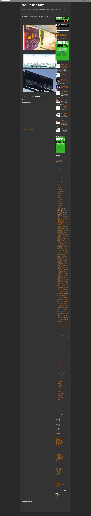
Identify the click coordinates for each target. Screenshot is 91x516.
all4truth (57, 482)
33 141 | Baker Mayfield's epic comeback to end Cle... (61, 373)
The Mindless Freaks (59, 441)
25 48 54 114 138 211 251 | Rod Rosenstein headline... (61, 365)
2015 (57, 430)
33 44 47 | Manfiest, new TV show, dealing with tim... (62, 251)
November (58, 161)
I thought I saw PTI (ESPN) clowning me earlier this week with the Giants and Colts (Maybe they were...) (64, 86)
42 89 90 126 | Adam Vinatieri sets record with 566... (62, 179)
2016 (57, 429)
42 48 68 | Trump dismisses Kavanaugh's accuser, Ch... (61, 371)
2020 (57, 156)
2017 (57, 428)
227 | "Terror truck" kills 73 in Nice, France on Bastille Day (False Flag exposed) (65, 114)
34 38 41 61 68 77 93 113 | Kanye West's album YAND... (62, 357)
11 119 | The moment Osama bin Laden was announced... (62, 219)
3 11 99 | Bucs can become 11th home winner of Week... (62, 319)
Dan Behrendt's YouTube (59, 474)
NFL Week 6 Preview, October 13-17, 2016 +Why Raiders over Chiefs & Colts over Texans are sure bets (65, 79)
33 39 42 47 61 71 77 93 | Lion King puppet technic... (62, 276)
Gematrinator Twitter (59, 455)
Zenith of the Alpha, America (60, 437)
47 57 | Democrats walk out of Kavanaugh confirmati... (61, 221)
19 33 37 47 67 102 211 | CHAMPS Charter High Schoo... (62, 393)
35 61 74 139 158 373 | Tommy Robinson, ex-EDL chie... (61, 233)
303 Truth (57, 485)
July (58, 419)
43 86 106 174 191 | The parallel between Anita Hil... (61, 397)
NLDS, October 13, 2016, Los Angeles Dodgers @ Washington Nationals (64, 100)
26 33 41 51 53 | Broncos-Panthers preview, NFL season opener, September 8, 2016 (64, 92)
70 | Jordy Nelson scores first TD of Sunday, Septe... (62, 351)
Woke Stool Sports (59, 440)
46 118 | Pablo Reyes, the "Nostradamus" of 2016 (64, 74)
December (58, 160)
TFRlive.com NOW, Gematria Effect (62, 256)
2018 (57, 159)
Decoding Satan (58, 469)
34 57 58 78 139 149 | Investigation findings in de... (62, 361)
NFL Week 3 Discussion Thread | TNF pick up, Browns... (62, 331)
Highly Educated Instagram (60, 453)
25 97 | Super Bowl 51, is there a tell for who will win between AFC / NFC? (64, 129)
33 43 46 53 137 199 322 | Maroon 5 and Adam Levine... (62, 404)
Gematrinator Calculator (59, 456)
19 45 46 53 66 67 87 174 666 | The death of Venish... (62, 375)
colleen (57, 475)
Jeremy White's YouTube (59, 451)
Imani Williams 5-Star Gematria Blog (61, 452)
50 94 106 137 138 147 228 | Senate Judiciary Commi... (62, 280)
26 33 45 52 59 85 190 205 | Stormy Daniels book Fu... (62, 341)
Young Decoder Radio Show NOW (62, 400)
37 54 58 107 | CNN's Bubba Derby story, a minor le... (62, 213)
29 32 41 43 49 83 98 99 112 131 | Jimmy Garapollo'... (62, 311)
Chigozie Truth (58, 476)
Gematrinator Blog (59, 457)
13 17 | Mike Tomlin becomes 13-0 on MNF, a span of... (62, 288)
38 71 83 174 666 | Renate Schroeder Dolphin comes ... (62, 300)
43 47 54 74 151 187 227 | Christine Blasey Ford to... (62, 345)
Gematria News (58, 459)
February (58, 425)
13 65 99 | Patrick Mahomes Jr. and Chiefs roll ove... (62, 339)
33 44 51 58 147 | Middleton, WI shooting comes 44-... (61, 412)
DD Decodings (58, 471)
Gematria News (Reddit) (59, 458)
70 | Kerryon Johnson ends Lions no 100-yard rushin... (62, 327)
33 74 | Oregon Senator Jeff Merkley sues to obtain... (62, 262)
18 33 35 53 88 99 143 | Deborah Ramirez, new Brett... (62, 325)
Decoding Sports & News (59, 468)
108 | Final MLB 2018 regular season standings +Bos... (62, 165)
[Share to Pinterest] (39, 96)
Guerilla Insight (58, 454)
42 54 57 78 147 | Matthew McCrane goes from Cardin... (62, 268)
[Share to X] (37, 96)
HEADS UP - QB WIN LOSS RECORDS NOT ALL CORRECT (62, 211)
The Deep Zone (58, 443)
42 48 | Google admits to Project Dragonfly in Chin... (61, 272)
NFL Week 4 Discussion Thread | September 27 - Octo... (61, 177)
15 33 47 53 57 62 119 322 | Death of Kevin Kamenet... (62, 309)
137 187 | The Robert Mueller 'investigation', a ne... (61, 199)
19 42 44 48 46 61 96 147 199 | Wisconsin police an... (61, 416)
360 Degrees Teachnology (60, 484)
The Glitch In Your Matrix (59, 442)
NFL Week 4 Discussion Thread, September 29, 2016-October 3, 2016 (64, 107)
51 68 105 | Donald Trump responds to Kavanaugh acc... (62, 264)
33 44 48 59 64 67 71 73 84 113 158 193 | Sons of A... (62, 278)
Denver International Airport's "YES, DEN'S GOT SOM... (62, 255)
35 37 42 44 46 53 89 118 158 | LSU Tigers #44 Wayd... (62, 215)
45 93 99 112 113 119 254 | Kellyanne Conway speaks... (62, 167)
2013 (57, 433)
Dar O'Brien (58, 472)
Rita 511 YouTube (58, 445)
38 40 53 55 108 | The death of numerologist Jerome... (61, 191)
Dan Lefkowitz (58, 473)
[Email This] (35, 96)
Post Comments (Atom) (29, 129)
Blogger (49, 509)
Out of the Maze (58, 446)
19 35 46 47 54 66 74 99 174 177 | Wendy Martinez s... (62, 381)
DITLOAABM (58, 467)
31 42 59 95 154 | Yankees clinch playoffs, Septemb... (62, 353)
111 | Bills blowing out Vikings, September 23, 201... (61, 343)
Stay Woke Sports (58, 444)
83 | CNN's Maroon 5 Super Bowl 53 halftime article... (62, 399)
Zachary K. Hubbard (58, 495)
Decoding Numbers (59, 470)
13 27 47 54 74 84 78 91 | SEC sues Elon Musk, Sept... (62, 243)
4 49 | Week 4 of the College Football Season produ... (62, 349)
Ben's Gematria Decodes (59, 481)
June (58, 420)
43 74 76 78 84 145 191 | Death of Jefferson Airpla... (62, 209)
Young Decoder (58, 439)
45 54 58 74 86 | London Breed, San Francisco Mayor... (62, 408)
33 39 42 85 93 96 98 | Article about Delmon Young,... (62, 315)
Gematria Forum (58, 460)
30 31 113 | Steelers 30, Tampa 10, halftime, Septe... (62, 302)
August (58, 418)
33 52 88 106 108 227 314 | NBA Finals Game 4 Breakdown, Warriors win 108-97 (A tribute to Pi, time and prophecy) (65, 122)
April (58, 423)
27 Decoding (58, 486)
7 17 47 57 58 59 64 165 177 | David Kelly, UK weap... (62, 292)
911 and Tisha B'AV (59, 483)
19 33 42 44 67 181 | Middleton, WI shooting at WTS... (62, 414)
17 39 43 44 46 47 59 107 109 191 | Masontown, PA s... (62, 410)
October (58, 162)
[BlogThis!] (36, 96)
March (58, 424)
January (58, 426)
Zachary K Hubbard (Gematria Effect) (61, 438)
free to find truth (33, 5)
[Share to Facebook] (38, 96)
